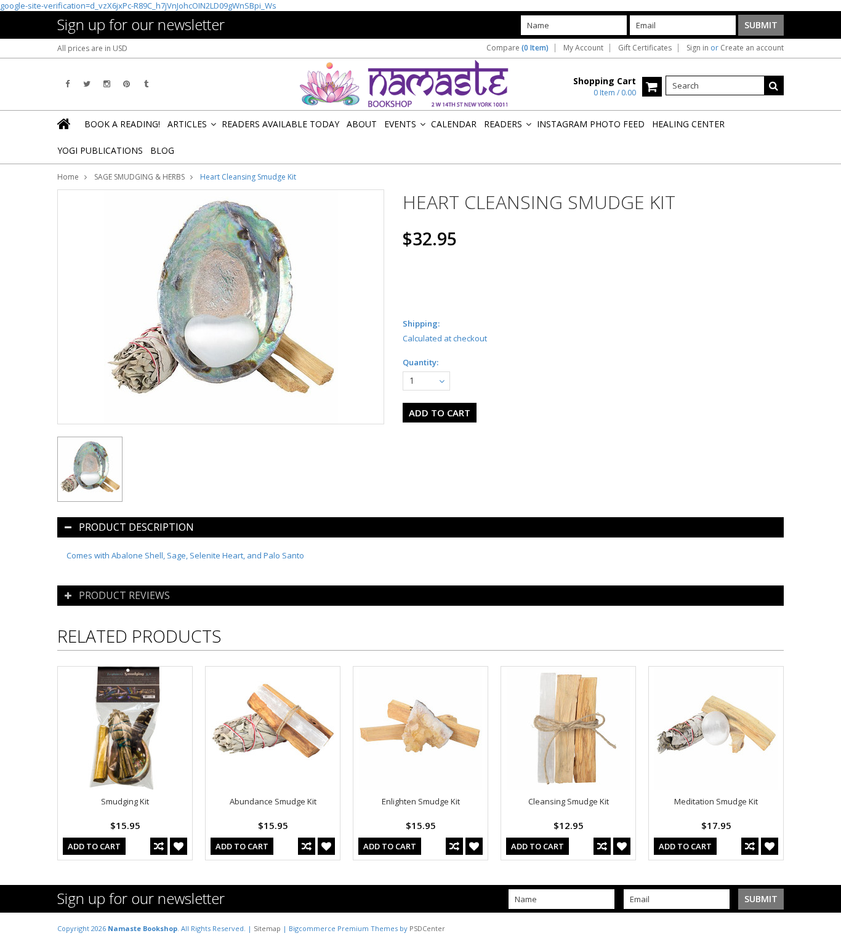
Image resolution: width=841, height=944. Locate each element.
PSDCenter (427, 928)
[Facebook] (67, 84)
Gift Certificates (645, 48)
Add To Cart (94, 846)
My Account (583, 48)
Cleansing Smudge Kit (568, 801)
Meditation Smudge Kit (716, 801)
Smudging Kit (125, 801)
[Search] (774, 85)
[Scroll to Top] (822, 928)
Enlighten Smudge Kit (421, 801)
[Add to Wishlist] (178, 846)
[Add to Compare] (158, 846)
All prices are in (92, 48)
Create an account (752, 48)
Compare (517, 48)
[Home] (64, 123)
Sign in (697, 48)
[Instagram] (106, 84)
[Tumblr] (146, 84)
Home (68, 177)
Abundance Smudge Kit (273, 801)
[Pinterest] (126, 84)
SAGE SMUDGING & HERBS (139, 177)
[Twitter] (87, 84)
